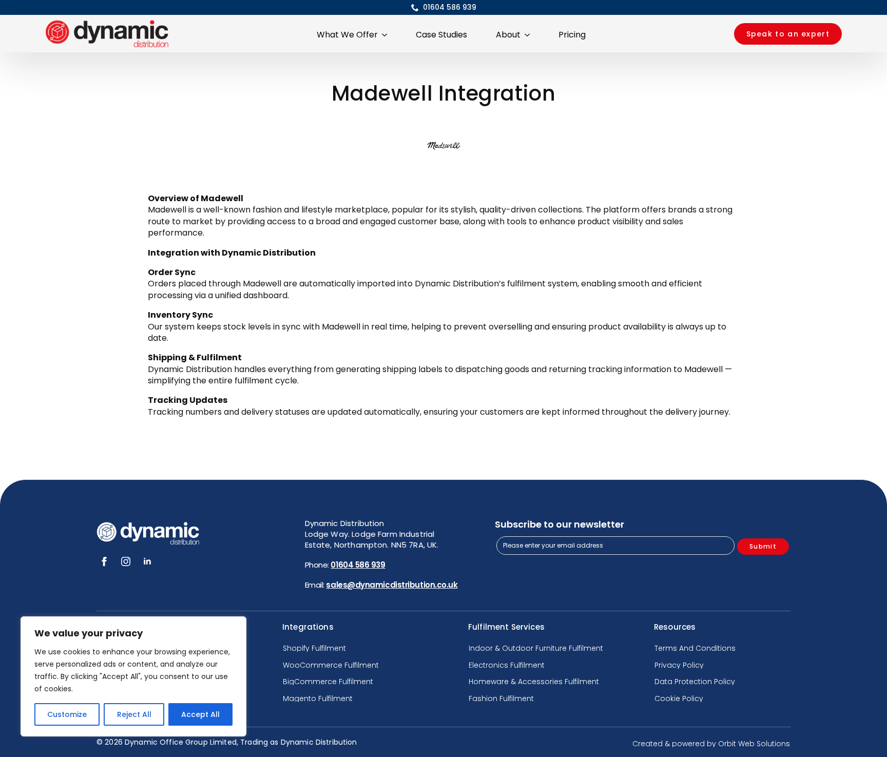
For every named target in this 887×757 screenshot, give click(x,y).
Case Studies (441, 35)
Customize (67, 714)
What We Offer (347, 35)
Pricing (572, 35)
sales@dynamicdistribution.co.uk (391, 584)
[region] (133, 676)
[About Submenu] (529, 34)
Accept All (200, 714)
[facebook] (104, 561)
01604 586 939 (358, 564)
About (508, 35)
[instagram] (125, 561)
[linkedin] (147, 561)
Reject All (134, 714)
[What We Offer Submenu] (386, 34)
